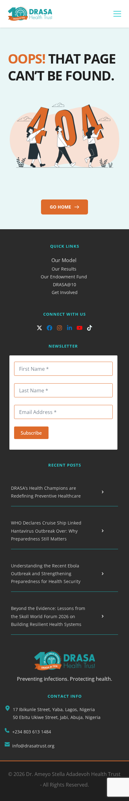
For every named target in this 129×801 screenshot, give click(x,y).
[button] (117, 14)
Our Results (65, 269)
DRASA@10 (64, 284)
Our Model (64, 260)
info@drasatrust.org (33, 746)
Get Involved (65, 292)
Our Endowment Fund (64, 277)
